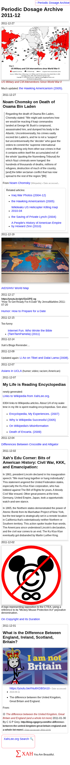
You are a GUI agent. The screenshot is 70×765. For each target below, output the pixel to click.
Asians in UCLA (11, 371)
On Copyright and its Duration (20, 619)
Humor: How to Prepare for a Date (23, 311)
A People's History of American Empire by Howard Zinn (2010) (36, 224)
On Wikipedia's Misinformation (29, 425)
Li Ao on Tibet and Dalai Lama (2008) (44, 357)
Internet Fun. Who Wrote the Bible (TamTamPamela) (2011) (30, 332)
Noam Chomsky (19, 183)
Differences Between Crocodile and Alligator (29, 444)
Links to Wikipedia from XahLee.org (26, 396)
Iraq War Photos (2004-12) (28, 195)
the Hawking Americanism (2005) (40, 88)
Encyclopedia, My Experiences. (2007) (34, 413)
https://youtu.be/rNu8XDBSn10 (30, 688)
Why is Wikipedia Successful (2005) (32, 419)
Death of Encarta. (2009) (25, 431)
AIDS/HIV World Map (15, 288)
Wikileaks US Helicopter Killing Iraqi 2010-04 (34, 209)
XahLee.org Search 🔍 (18, 739)
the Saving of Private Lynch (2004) (33, 216)
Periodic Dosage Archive (54, 2)
